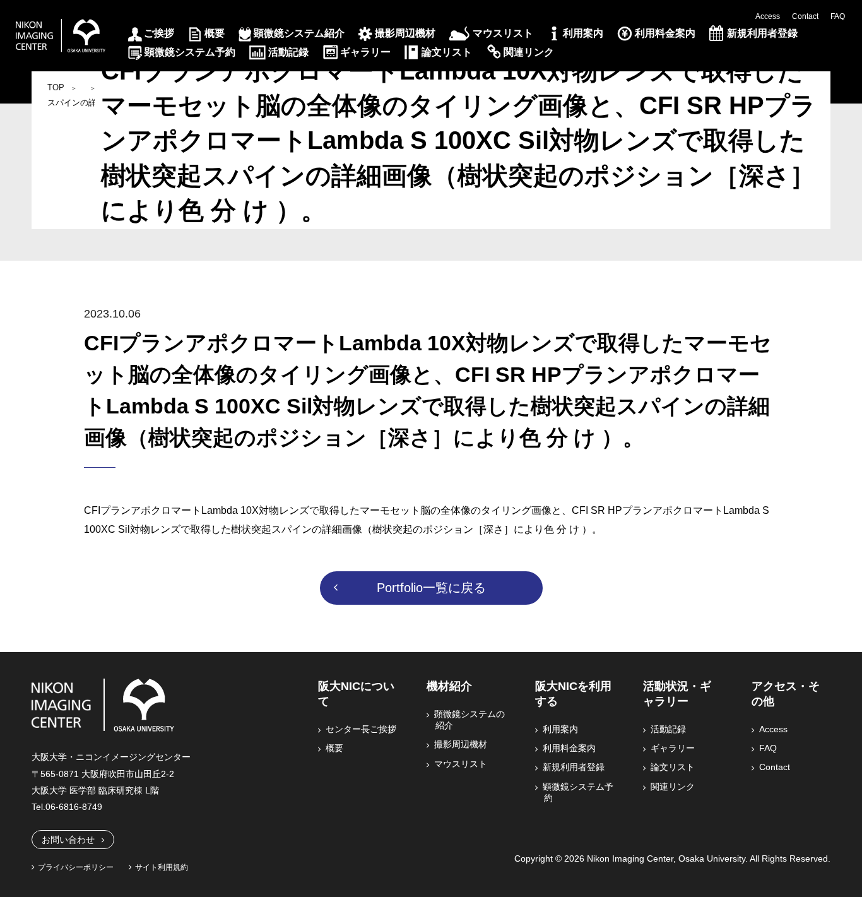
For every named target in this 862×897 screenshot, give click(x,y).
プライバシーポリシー (76, 867)
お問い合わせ (68, 840)
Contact (805, 16)
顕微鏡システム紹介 (299, 33)
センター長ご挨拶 (361, 729)
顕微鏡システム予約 (190, 52)
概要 (214, 33)
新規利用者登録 (762, 33)
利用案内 (583, 33)
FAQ (837, 16)
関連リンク (529, 52)
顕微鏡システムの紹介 (470, 719)
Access (767, 16)
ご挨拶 (159, 33)
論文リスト (447, 52)
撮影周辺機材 (405, 33)
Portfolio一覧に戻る (431, 588)
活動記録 (288, 52)
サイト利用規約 (161, 867)
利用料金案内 (665, 33)
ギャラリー (365, 52)
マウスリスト (503, 33)
